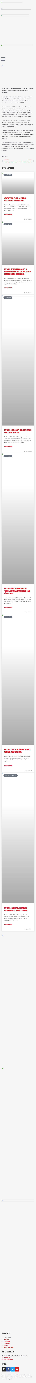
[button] (2, 156)
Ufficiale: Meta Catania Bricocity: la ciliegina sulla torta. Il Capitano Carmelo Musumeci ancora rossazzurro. (17, 271)
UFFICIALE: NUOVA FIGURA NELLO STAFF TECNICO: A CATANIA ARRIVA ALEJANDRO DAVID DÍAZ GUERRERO (17, 591)
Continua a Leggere (8, 214)
